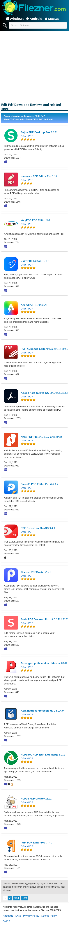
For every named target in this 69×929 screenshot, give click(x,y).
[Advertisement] (34, 66)
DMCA (6, 921)
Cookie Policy (49, 915)
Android (36, 19)
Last (24, 898)
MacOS (53, 19)
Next (16, 898)
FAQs (18, 915)
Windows (17, 19)
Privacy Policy (31, 915)
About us (8, 915)
